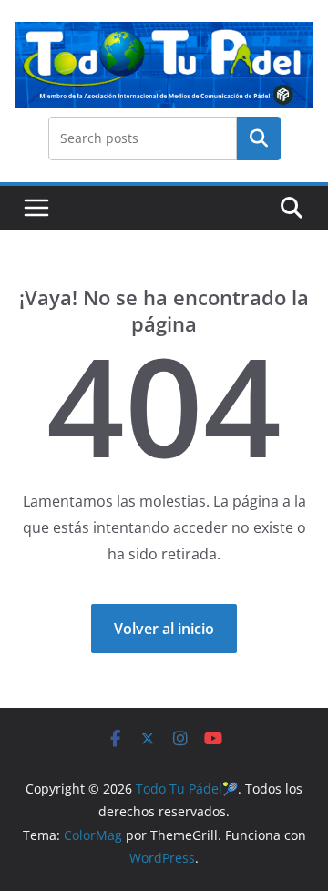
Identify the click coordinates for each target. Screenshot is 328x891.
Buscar (259, 138)
